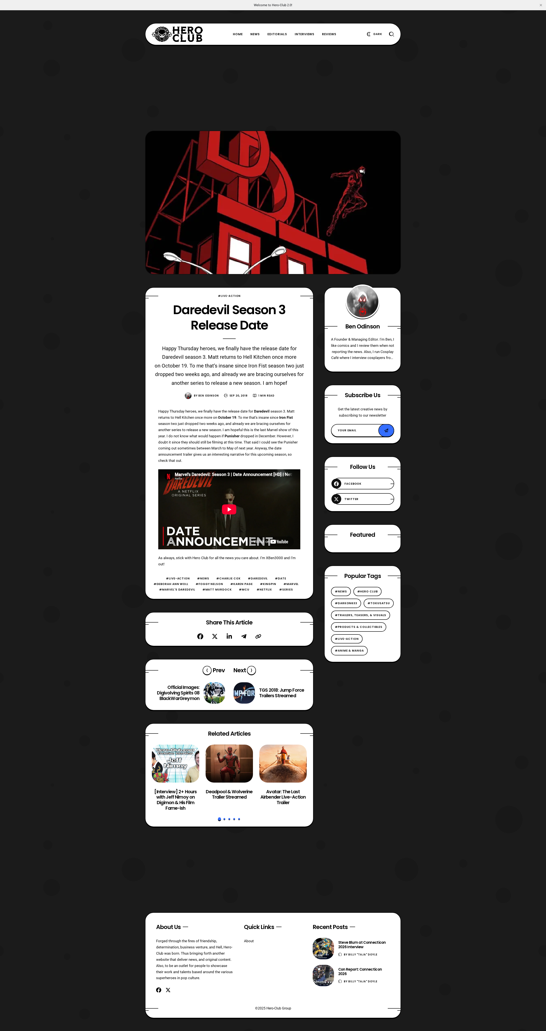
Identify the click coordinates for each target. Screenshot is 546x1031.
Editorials (277, 34)
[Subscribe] (386, 430)
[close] (540, 5)
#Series (286, 590)
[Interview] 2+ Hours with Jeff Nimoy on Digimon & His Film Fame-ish (175, 800)
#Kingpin (268, 584)
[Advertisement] (273, 88)
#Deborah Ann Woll (171, 584)
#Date (280, 578)
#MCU (244, 590)
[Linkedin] (229, 636)
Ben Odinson (208, 395)
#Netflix (264, 590)
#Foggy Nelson (209, 584)
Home (238, 34)
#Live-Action (229, 296)
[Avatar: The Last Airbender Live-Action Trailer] (283, 764)
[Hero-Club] (177, 34)
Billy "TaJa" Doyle (362, 954)
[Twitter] (215, 636)
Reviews (329, 34)
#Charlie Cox (228, 578)
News (255, 34)
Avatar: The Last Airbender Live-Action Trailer (283, 797)
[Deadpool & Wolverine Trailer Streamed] (229, 764)
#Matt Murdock (217, 590)
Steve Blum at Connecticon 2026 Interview (362, 944)
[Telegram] (244, 636)
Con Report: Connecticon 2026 (360, 971)
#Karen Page (241, 584)
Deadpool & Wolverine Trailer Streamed (229, 794)
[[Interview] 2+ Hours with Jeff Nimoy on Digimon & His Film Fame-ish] (175, 764)
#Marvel (291, 584)
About (249, 941)
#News (203, 578)
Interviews (305, 34)
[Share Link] (258, 636)
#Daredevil (258, 578)
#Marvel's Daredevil (177, 590)
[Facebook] (200, 636)
